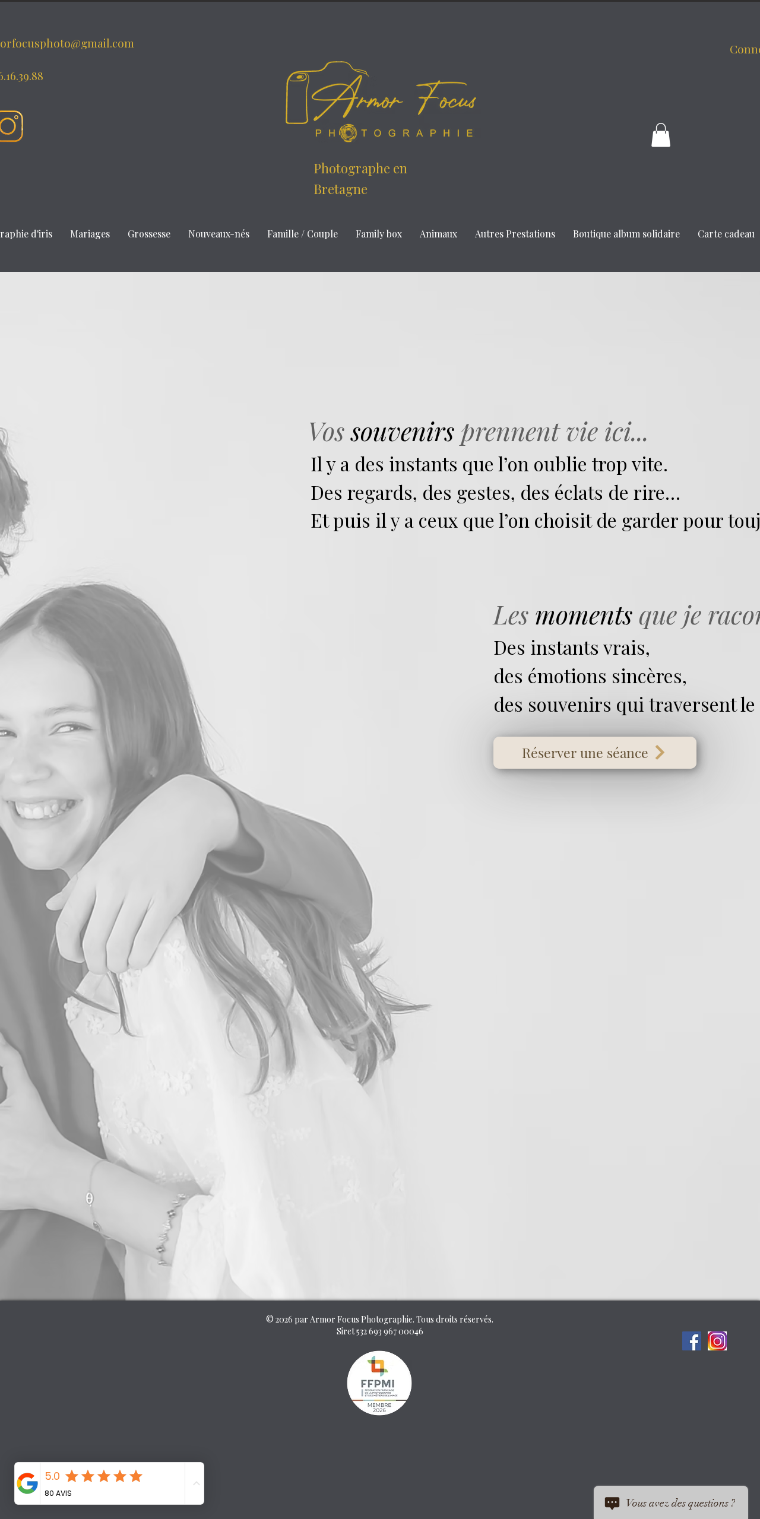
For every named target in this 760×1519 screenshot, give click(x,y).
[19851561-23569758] (717, 1340)
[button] (661, 135)
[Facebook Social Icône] (691, 1340)
